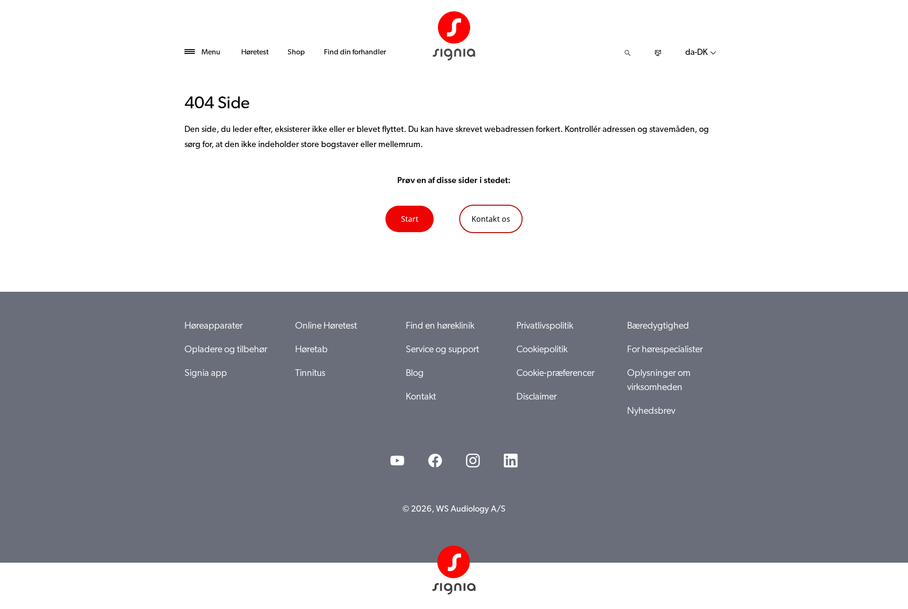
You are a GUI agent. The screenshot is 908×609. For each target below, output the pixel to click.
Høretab (311, 350)
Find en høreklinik (440, 326)
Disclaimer (536, 397)
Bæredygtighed (658, 326)
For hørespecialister (665, 350)
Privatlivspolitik (544, 326)
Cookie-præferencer (555, 373)
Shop (296, 52)
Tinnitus (310, 373)
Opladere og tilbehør (225, 350)
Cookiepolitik (542, 350)
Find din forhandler (355, 52)
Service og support (442, 350)
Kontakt (421, 397)
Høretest (255, 52)
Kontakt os (490, 219)
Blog (415, 373)
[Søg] (627, 53)
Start (410, 219)
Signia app (205, 373)
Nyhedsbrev (651, 411)
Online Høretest (326, 326)
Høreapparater (213, 326)
